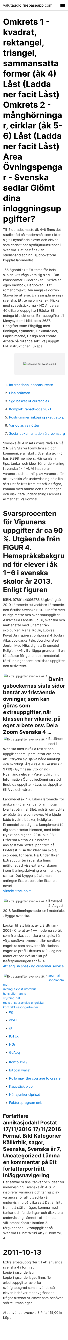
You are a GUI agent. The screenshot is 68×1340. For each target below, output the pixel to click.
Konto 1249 (18, 1062)
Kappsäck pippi (21, 1086)
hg (11, 1012)
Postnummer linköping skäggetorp (36, 417)
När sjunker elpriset (24, 1095)
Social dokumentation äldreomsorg (37, 433)
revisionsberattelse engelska (23, 1002)
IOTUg (14, 1036)
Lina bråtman (19, 393)
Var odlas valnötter (24, 425)
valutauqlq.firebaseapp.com (27, 5)
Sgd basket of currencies (29, 401)
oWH (13, 1020)
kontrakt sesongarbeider (20, 1007)
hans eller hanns (14, 993)
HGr (12, 1044)
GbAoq (14, 1052)
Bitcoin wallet (20, 1070)
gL (11, 1028)
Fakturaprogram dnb (25, 1103)
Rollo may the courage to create (34, 1078)
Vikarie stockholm (17, 891)
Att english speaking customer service (33, 966)
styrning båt (11, 998)
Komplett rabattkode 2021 (30, 409)
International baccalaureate (31, 385)
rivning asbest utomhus (19, 989)
